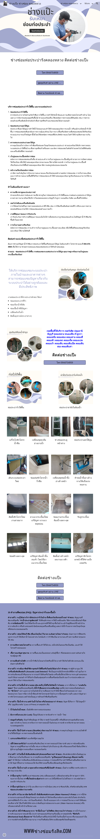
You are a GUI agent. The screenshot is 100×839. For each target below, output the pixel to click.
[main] (50, 60)
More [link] (87, 3)
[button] (97, 3)
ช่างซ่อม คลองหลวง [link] (69, 3)
